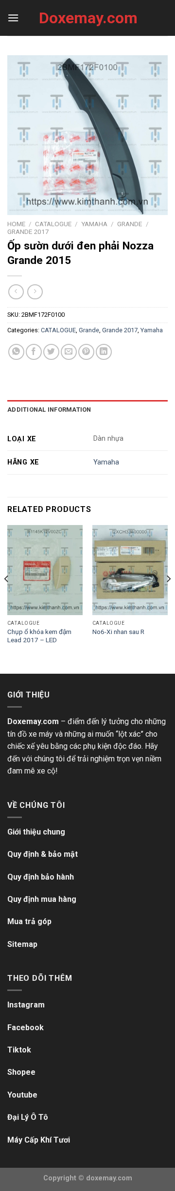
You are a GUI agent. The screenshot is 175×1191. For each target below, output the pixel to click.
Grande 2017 (28, 231)
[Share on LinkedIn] (104, 352)
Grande (129, 224)
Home (16, 224)
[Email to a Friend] (69, 352)
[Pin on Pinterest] (86, 352)
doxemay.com (109, 1178)
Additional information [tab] (49, 409)
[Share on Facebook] (34, 352)
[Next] (168, 598)
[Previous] (7, 598)
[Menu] (13, 18)
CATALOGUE (53, 224)
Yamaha (94, 224)
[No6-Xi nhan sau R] (130, 570)
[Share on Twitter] (51, 352)
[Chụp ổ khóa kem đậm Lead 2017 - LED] (45, 570)
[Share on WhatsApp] (16, 352)
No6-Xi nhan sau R (118, 631)
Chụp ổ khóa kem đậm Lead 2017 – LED (39, 636)
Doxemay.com (87, 18)
